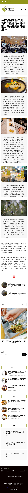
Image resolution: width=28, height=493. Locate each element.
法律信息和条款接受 (9, 476)
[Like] (14, 276)
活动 (9, 33)
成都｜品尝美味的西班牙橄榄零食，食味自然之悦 (14, 342)
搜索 (24, 354)
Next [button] (25, 304)
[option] (14, 326)
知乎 (10, 2)
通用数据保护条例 (19, 476)
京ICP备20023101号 (14, 489)
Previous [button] (22, 304)
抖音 (7, 2)
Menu (25, 9)
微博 (5, 2)
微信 (2, 2)
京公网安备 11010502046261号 (15, 487)
